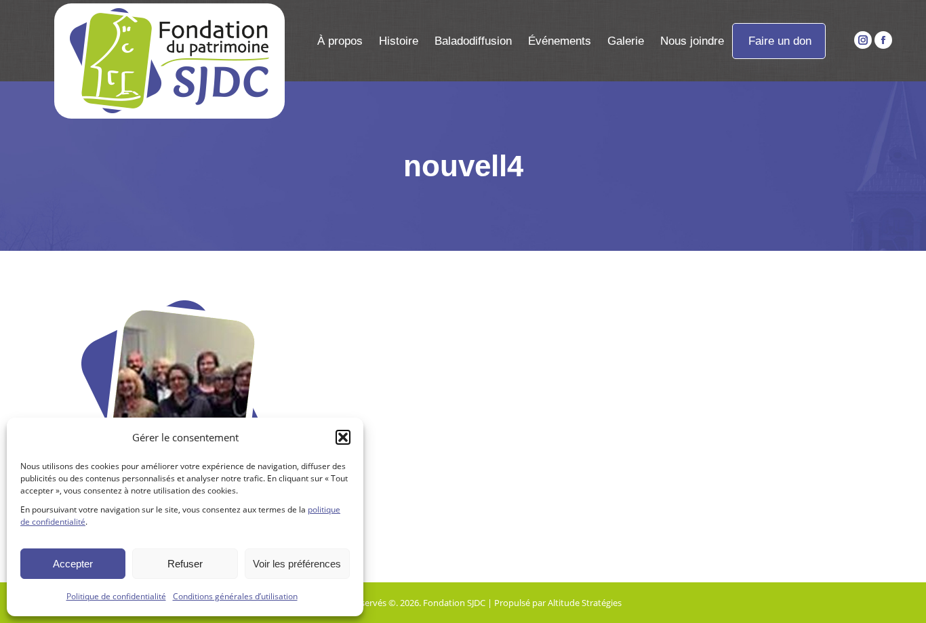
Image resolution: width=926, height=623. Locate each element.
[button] (343, 437)
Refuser (185, 563)
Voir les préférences (297, 563)
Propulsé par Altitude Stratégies (558, 603)
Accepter (73, 563)
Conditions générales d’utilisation (235, 596)
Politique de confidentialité (116, 596)
